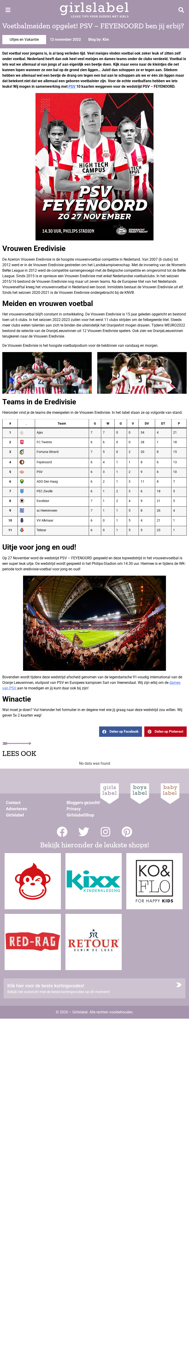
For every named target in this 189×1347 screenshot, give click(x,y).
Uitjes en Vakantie (24, 39)
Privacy (74, 808)
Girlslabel (15, 815)
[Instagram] (105, 831)
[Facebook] (62, 831)
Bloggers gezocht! (83, 802)
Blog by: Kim (98, 39)
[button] (120, 731)
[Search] (181, 9)
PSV (72, 86)
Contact (13, 802)
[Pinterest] (127, 831)
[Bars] (7, 9)
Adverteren (16, 808)
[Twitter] (83, 831)
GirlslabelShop (80, 815)
